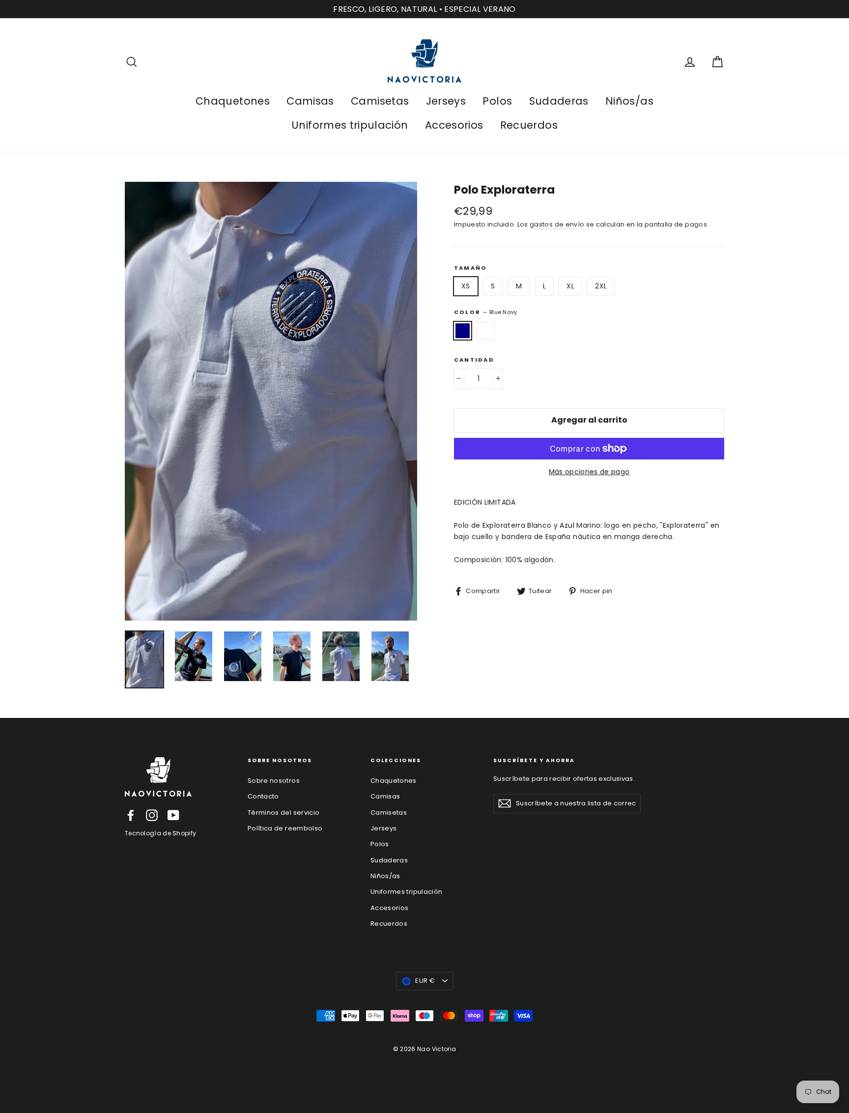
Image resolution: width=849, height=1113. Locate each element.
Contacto (263, 796)
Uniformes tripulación (349, 125)
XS (465, 286)
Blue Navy (462, 331)
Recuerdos (529, 125)
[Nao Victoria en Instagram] (152, 815)
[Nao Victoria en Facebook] (131, 815)
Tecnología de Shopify (160, 833)
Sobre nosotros (274, 780)
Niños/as (629, 101)
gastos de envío (557, 224)
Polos (497, 101)
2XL (601, 286)
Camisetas (380, 101)
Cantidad (474, 360)
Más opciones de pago (589, 472)
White (485, 331)
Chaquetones (233, 101)
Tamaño (470, 268)
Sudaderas (559, 101)
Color (485, 312)
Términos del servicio (283, 812)
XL (570, 286)
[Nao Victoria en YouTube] (173, 815)
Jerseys (446, 101)
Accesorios (454, 125)
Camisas (310, 101)
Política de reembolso (285, 828)
